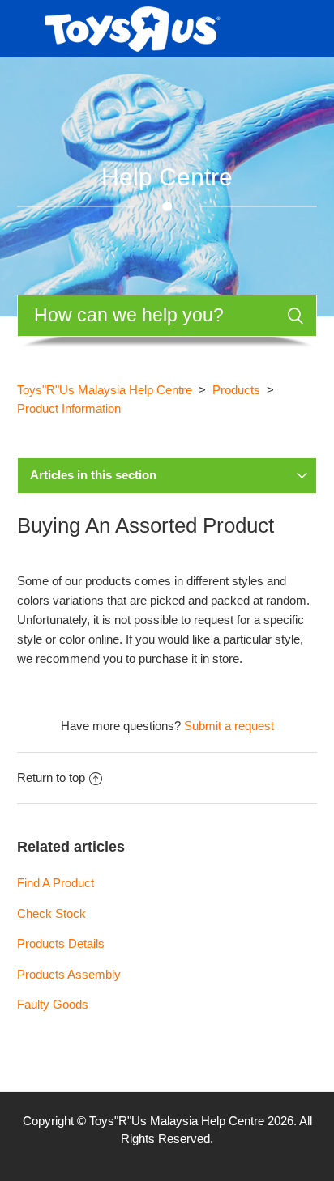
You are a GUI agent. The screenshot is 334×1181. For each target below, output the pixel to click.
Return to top (51, 777)
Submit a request (229, 726)
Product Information (69, 408)
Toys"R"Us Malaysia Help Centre (104, 390)
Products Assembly (69, 974)
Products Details (61, 943)
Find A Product (55, 883)
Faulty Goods (52, 1004)
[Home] (132, 27)
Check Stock (51, 913)
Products (236, 390)
